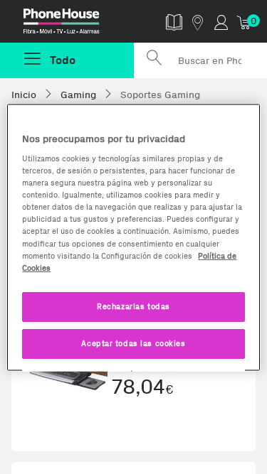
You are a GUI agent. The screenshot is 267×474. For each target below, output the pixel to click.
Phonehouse (72, 24)
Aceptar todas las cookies (133, 343)
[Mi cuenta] (221, 22)
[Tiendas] (197, 22)
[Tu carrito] (244, 22)
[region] (133, 237)
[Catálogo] (174, 22)
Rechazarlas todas (133, 306)
